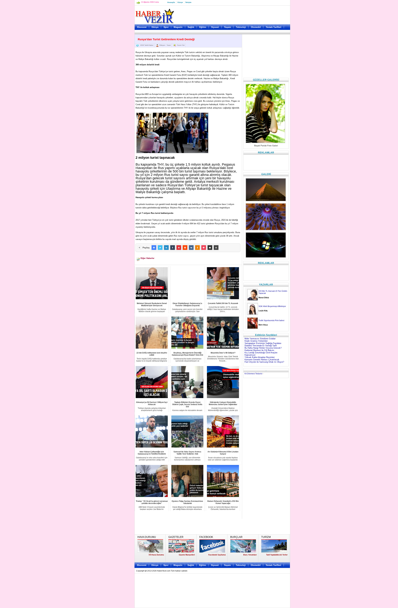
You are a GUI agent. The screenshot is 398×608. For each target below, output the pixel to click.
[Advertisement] (118, 77)
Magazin (178, 27)
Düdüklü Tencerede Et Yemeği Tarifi (261, 345)
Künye (180, 2)
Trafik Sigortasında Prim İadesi (271, 320)
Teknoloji (241, 27)
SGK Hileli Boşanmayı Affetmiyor (272, 306)
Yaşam (227, 27)
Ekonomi (141, 27)
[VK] (191, 247)
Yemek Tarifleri (273, 27)
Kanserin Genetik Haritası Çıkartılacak (262, 359)
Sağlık (191, 27)
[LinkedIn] (166, 247)
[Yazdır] (216, 247)
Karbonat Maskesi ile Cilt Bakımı (259, 350)
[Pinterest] (178, 247)
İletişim (188, 2)
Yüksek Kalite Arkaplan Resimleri (260, 357)
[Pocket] (203, 247)
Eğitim (202, 27)
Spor (166, 27)
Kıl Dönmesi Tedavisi (253, 374)
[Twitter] (160, 247)
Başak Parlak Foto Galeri (266, 145)
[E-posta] (209, 247)
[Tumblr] (172, 247)
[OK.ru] (197, 247)
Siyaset (215, 27)
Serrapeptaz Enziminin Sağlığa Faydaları (263, 343)
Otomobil (256, 27)
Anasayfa (171, 2)
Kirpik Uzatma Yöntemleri (256, 341)
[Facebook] (153, 247)
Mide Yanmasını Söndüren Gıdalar (260, 338)
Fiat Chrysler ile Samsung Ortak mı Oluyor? (264, 362)
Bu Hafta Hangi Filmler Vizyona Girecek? (263, 348)
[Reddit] (185, 247)
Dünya (155, 27)
